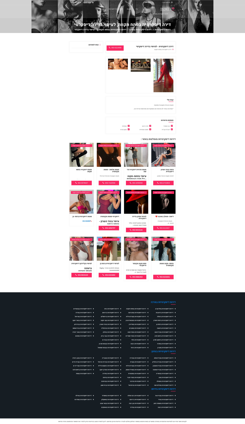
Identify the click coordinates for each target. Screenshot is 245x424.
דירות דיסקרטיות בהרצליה (110, 328)
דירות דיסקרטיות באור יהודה (82, 332)
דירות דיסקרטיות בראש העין (164, 336)
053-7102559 (110, 183)
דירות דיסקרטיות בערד (165, 399)
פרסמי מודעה (75, 2)
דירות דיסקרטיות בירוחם (110, 312)
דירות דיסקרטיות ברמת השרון (163, 320)
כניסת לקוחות (87, 2)
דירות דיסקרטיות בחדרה (110, 373)
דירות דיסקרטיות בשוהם (83, 336)
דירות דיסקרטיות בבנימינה (110, 381)
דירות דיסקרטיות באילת (83, 395)
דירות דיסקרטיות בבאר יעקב (82, 320)
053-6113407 (165, 228)
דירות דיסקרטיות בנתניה (165, 343)
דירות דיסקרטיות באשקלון (110, 399)
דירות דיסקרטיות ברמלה (165, 316)
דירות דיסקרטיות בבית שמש (82, 328)
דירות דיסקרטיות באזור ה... (160, 14)
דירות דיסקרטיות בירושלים (110, 316)
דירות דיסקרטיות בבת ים (110, 340)
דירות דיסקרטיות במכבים (137, 328)
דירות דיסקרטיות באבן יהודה (81, 358)
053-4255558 (137, 183)
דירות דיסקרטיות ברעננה (165, 328)
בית (137, 9)
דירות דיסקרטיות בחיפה (111, 377)
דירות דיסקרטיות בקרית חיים (81, 362)
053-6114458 (116, 48)
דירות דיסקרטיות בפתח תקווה (112, 29)
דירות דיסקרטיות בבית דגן (82, 324)
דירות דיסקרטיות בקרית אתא (163, 358)
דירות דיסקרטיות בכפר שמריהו (136, 336)
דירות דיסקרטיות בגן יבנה (137, 403)
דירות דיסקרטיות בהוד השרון (109, 324)
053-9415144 (137, 230)
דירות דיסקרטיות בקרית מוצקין (163, 366)
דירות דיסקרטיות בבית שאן (110, 385)
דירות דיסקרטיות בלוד (138, 340)
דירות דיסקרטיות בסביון (165, 347)
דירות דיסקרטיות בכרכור (138, 381)
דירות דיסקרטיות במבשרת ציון (136, 320)
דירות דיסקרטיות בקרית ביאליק (162, 362)
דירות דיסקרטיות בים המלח (137, 395)
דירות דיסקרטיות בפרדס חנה (163, 385)
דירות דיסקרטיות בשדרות (83, 399)
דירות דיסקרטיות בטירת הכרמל (108, 362)
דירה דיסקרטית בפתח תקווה (163, 49)
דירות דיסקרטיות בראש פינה (82, 369)
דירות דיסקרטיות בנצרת (138, 362)
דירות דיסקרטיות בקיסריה (164, 373)
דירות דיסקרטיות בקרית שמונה (163, 369)
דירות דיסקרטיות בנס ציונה (137, 312)
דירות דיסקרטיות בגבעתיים (82, 309)
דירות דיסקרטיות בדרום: (163, 389)
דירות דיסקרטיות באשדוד (110, 395)
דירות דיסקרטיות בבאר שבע (109, 403)
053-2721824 (165, 183)
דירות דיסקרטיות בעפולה (165, 381)
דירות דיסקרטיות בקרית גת (164, 395)
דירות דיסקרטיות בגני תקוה (110, 320)
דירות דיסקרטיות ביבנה (138, 343)
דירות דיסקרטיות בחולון (111, 332)
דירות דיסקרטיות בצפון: (163, 351)
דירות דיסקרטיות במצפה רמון (163, 403)
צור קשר (101, 9)
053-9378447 (83, 183)
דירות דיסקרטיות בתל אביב (164, 309)
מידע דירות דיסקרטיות (115, 9)
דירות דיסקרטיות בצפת (83, 373)
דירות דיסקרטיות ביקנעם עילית (108, 366)
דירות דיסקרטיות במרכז (140, 29)
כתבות (129, 9)
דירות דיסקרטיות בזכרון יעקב (109, 369)
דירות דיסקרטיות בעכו (166, 377)
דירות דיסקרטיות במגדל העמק (136, 369)
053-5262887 (86, 221)
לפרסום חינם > (166, 2)
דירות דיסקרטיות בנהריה (138, 358)
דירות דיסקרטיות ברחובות (164, 312)
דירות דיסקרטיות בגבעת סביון (109, 343)
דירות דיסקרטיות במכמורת (137, 373)
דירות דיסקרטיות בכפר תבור (136, 377)
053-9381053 (137, 277)
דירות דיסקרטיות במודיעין (137, 324)
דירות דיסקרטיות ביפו (111, 309)
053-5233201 (165, 277)
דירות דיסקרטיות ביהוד (138, 347)
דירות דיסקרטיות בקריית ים (82, 366)
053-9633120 (83, 275)
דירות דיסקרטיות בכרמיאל (137, 385)
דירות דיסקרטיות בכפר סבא (137, 332)
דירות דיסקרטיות (163, 29)
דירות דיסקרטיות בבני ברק (110, 336)
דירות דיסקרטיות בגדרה (83, 312)
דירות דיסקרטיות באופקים (110, 407)
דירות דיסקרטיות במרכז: (163, 302)
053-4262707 (110, 228)
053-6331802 (110, 275)
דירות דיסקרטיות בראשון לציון (163, 340)
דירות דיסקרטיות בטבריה (110, 358)
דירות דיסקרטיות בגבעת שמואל (108, 347)
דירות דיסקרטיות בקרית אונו (164, 332)
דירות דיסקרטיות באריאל (83, 316)
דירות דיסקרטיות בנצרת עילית (136, 316)
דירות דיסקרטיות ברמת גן (164, 324)
